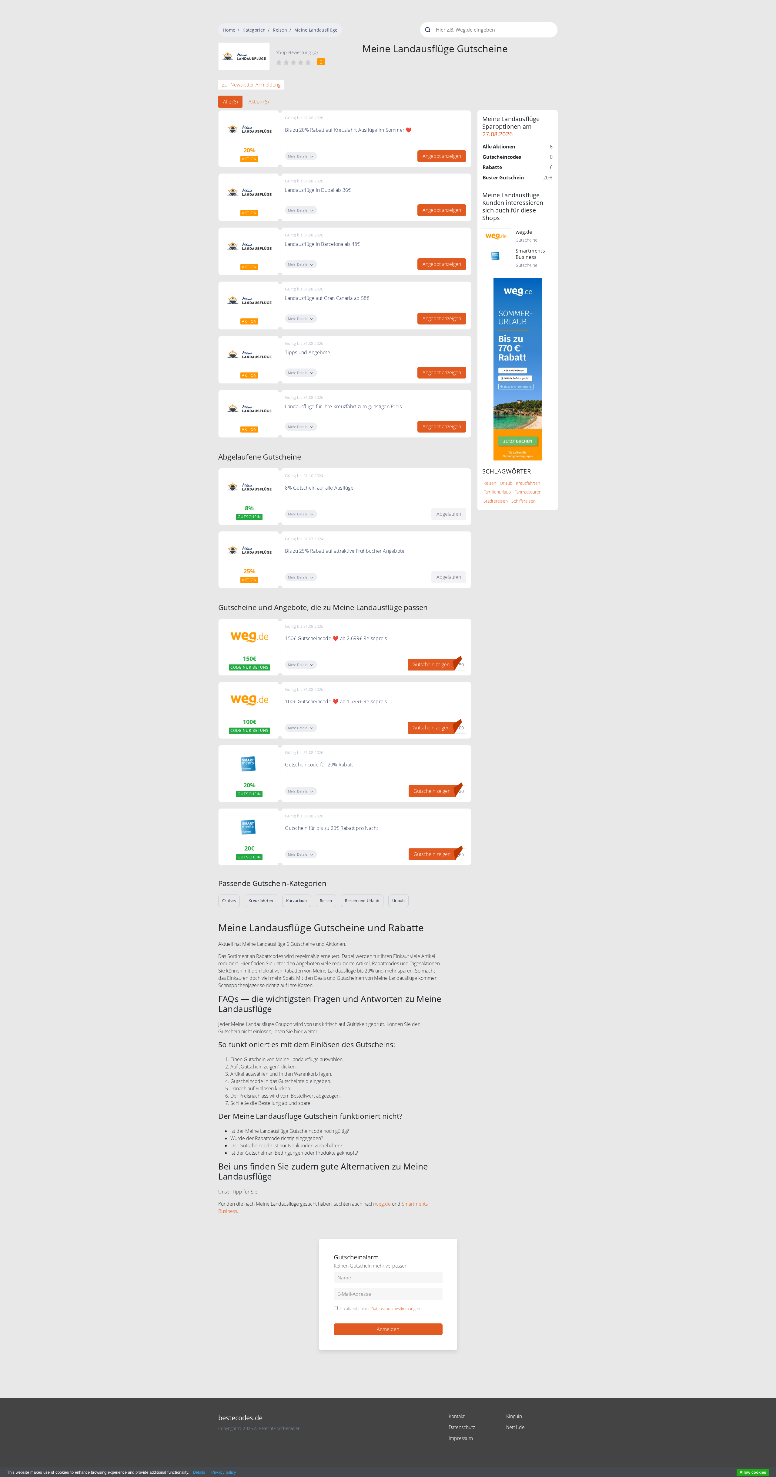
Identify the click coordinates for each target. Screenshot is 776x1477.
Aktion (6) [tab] (259, 101)
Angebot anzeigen (442, 156)
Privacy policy (223, 1472)
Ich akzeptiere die (380, 1308)
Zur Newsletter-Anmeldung (251, 84)
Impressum (461, 1438)
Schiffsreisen (523, 501)
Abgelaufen (448, 514)
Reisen (280, 30)
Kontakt (457, 1416)
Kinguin (514, 1416)
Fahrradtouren (527, 492)
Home (229, 30)
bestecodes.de (240, 1417)
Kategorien (254, 30)
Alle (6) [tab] (230, 101)
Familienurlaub (497, 492)
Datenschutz (462, 1427)
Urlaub (506, 483)
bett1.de (515, 1427)
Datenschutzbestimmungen (395, 1308)
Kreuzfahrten (528, 483)
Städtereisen (495, 501)
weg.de (383, 1203)
